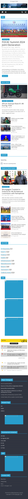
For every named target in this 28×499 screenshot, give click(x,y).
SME (19, 64)
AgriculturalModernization (13, 49)
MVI (21, 60)
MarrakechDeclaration (15, 60)
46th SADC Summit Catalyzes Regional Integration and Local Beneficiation (18, 226)
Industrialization (16, 58)
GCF (11, 56)
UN (21, 64)
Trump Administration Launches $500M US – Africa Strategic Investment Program (18, 128)
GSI (23, 56)
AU (24, 49)
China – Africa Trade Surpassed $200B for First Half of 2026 (17, 146)
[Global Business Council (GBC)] (2, 12)
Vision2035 (11, 66)
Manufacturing (6, 263)
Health (3, 258)
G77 (8, 56)
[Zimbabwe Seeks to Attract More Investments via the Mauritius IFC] (6, 207)
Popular (4, 101)
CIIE (3, 53)
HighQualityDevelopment (7, 58)
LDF (9, 60)
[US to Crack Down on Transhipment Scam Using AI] (6, 232)
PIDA (23, 62)
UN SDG (3, 436)
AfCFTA (18, 47)
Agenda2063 (4, 49)
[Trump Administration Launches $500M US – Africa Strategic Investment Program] (6, 125)
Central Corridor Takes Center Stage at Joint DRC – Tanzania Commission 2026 (18, 218)
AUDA (3, 51)
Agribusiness (5, 249)
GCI (13, 56)
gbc (14, 47)
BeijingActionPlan (8, 51)
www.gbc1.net (18, 494)
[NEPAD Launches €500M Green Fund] (6, 118)
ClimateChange (7, 53)
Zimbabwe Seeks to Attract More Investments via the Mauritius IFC (18, 209)
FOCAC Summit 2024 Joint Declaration (13, 43)
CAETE (23, 51)
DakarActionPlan (21, 53)
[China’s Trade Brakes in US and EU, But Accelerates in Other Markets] (6, 135)
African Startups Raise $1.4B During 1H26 (13, 104)
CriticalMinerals (14, 53)
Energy (3, 252)
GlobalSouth (19, 56)
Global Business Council (17, 492)
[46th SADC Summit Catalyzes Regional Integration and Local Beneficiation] (6, 224)
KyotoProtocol (5, 60)
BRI (13, 51)
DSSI (14, 55)
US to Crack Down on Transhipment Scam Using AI (18, 233)
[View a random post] (25, 12)
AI (19, 49)
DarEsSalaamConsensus (7, 55)
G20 (6, 56)
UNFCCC (4, 66)
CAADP (19, 51)
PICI (20, 62)
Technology (10, 101)
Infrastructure (5, 260)
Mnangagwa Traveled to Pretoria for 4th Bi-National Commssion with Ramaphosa (13, 191)
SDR (5, 64)
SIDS (17, 64)
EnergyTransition (18, 55)
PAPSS (11, 62)
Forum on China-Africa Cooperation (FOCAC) (12, 386)
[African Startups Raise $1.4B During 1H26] (14, 85)
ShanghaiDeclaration (11, 64)
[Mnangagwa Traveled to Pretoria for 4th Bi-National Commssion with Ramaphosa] (14, 171)
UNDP (2, 408)
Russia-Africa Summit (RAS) (7, 388)
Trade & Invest (6, 39)
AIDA (22, 49)
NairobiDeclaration (6, 62)
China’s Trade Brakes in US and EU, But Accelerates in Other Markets (18, 137)
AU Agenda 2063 (5, 438)
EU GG (2, 443)
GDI (15, 56)
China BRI (3, 440)
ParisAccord (16, 62)
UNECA (2, 411)
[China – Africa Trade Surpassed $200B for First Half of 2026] (6, 143)
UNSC (7, 66)
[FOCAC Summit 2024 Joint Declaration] (14, 20)
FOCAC (3, 56)
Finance (3, 255)
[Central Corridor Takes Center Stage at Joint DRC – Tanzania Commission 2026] (6, 215)
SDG (3, 64)
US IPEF (2, 445)
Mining (3, 266)
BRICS (16, 51)
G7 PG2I (3, 448)
